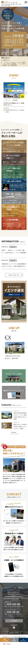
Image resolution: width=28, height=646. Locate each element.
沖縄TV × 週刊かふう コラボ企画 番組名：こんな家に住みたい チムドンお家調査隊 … (13, 252)
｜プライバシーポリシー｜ (18, 631)
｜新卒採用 (11, 632)
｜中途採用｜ (16, 632)
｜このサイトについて (8, 631)
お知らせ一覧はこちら (14, 275)
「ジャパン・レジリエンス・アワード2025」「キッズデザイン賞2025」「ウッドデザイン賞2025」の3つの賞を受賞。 (15, 64)
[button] (2, 93)
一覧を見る (13, 432)
